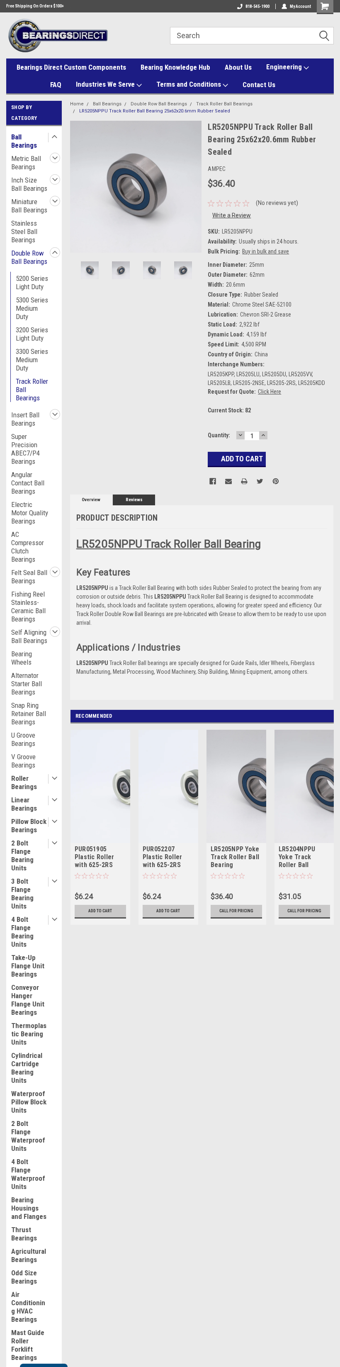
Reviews (134, 499)
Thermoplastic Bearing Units (28, 1033)
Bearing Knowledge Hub (175, 67)
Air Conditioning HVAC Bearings (28, 1306)
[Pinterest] (275, 481)
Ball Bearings (24, 141)
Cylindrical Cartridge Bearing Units (26, 1067)
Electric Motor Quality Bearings (29, 512)
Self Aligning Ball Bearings (29, 636)
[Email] (228, 481)
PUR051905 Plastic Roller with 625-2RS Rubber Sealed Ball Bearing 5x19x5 (96, 857)
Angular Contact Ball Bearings (27, 482)
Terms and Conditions (189, 84)
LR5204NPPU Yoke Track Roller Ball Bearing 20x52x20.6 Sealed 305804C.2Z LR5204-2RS (297, 857)
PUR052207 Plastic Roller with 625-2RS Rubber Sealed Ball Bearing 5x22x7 (164, 857)
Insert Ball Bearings (25, 419)
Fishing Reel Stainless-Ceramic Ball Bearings (28, 606)
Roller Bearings (24, 782)
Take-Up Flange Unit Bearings (27, 965)
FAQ (55, 84)
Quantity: (219, 435)
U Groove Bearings (23, 739)
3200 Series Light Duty (32, 334)
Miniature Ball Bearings (29, 205)
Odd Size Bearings (24, 1277)
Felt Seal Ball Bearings (29, 576)
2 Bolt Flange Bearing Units (22, 855)
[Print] (244, 481)
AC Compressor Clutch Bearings (27, 546)
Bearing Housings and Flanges (28, 1208)
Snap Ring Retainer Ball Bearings (28, 713)
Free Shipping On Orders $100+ (35, 6)
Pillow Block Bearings (28, 825)
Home (77, 104)
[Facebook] (212, 481)
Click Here (269, 391)
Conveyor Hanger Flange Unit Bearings (27, 999)
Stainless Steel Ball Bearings (24, 231)
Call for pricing (236, 911)
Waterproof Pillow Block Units (28, 1101)
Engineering (285, 67)
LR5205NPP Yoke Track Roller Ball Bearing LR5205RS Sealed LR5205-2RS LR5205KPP (236, 857)
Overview (91, 499)
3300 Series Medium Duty (32, 359)
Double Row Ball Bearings (29, 257)
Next (193, 186)
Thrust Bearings (24, 1234)
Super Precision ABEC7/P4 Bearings (25, 448)
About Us (238, 67)
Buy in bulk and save (265, 251)
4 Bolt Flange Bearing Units (22, 931)
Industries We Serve (106, 84)
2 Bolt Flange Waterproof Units (28, 1136)
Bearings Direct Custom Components (71, 67)
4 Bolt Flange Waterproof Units (28, 1174)
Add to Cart (100, 911)
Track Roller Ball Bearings (32, 389)
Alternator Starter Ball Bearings (26, 683)
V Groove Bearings (23, 761)
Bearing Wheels (21, 658)
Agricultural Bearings (28, 1255)
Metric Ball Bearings (26, 162)
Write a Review (231, 215)
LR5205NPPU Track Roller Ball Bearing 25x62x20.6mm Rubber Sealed (154, 111)
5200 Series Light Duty (32, 282)
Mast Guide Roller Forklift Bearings (27, 1345)
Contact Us (259, 84)
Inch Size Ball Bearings (29, 184)
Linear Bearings (24, 804)
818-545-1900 (257, 6)
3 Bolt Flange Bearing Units (22, 893)
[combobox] (252, 35)
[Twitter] (260, 481)
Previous (78, 186)
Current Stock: (229, 410)
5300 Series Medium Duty (32, 308)
